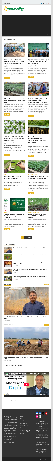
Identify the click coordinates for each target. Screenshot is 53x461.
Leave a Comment (19, 104)
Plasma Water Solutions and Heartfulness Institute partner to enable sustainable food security (14, 61)
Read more (11, 442)
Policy (5, 97)
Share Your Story (23, 423)
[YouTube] (46, 413)
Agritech (5, 174)
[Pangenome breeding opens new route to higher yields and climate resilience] (8, 255)
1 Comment (46, 104)
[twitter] (43, 3)
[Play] (5, 396)
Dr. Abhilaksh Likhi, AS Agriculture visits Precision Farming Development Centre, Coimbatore (38, 100)
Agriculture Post (39, 65)
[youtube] (48, 3)
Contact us (22, 427)
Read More (6, 78)
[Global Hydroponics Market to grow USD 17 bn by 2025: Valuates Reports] (38, 205)
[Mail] (40, 416)
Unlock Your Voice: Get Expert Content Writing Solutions (25, 431)
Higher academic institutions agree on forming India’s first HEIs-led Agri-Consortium (38, 61)
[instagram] (47, 3)
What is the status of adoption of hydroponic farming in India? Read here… (14, 100)
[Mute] (45, 396)
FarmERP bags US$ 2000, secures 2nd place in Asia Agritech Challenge (14, 215)
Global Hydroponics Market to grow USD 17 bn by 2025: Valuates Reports (38, 215)
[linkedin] (42, 3)
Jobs (21, 418)
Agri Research (30, 174)
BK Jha (13, 104)
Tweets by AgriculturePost (10, 400)
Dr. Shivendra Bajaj (38, 143)
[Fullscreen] (47, 396)
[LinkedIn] (40, 413)
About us (22, 416)
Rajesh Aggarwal (38, 180)
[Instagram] (37, 416)
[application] (26, 384)
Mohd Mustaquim (15, 65)
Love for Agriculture (45, 459)
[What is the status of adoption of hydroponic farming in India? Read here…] (14, 89)
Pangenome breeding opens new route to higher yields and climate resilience (30, 254)
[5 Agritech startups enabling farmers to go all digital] (14, 167)
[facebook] (45, 3)
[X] (43, 413)
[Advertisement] (26, 24)
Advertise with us (24, 425)
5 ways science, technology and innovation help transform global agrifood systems (14, 138)
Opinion (29, 135)
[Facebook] (37, 413)
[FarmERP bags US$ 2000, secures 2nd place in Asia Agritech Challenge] (14, 205)
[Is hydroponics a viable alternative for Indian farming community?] (38, 167)
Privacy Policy (23, 420)
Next (29, 237)
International (36, 212)
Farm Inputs (30, 212)
